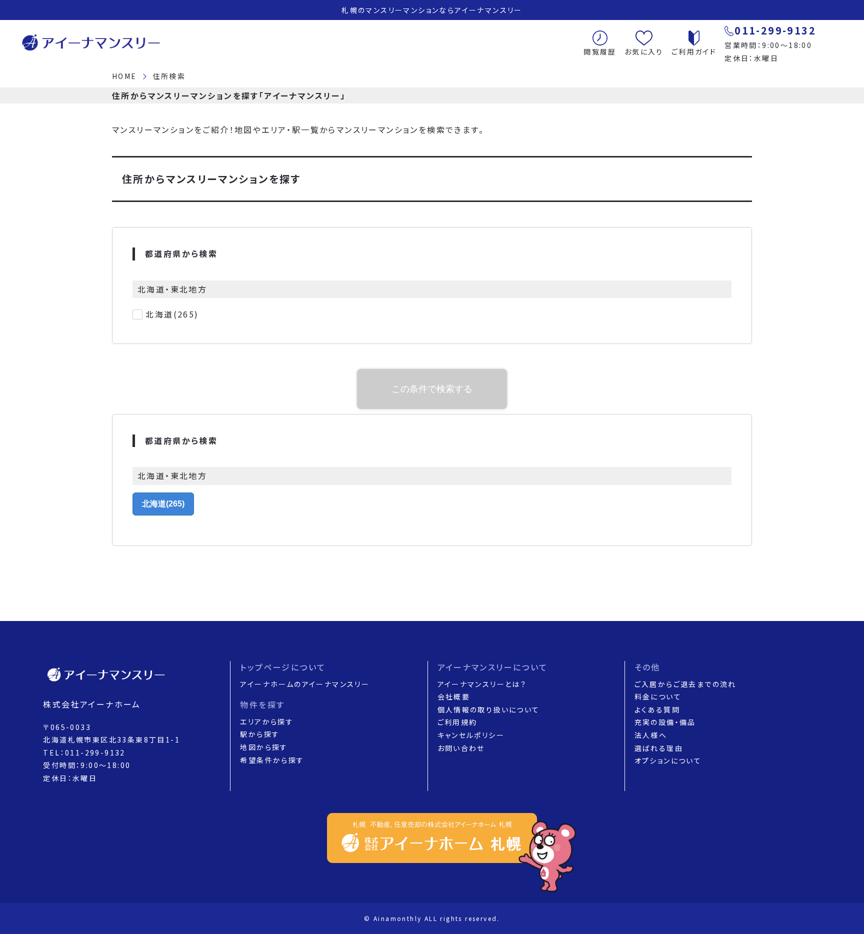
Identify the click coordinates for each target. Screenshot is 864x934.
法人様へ (651, 735)
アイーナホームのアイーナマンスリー (305, 684)
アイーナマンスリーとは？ (482, 684)
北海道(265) (172, 314)
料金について (658, 697)
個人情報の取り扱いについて (489, 709)
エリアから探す (267, 721)
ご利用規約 (458, 722)
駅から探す (260, 734)
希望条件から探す (272, 760)
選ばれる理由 (658, 748)
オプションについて (668, 761)
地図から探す (264, 747)
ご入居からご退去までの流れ (685, 684)
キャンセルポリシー (471, 735)
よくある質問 (657, 709)
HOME (124, 76)
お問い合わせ (461, 748)
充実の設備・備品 (665, 722)
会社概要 (454, 697)
